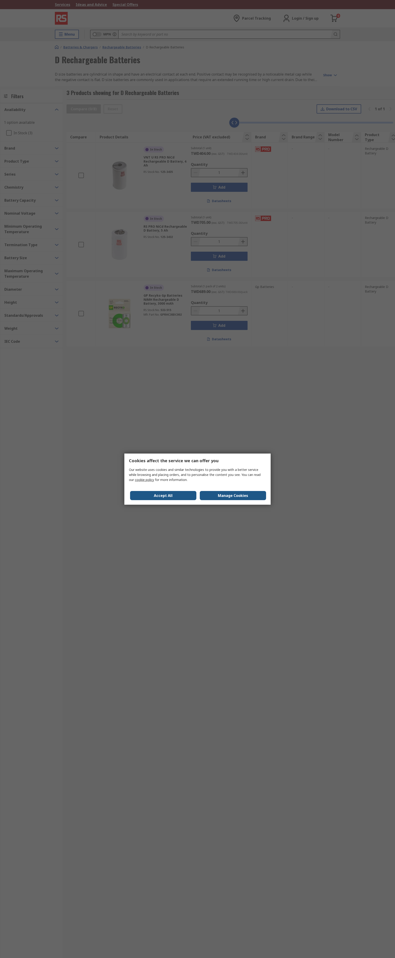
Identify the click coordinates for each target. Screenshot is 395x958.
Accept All (163, 495)
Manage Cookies (233, 495)
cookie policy (144, 480)
